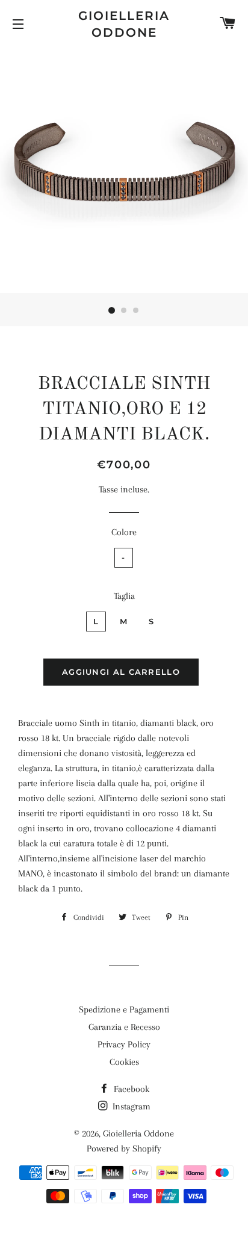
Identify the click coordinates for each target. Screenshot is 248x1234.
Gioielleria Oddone (124, 24)
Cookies (124, 1061)
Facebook (130, 1089)
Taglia (124, 596)
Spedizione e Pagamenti (124, 1009)
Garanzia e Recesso (124, 1027)
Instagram (130, 1106)
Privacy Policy (124, 1044)
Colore (124, 532)
